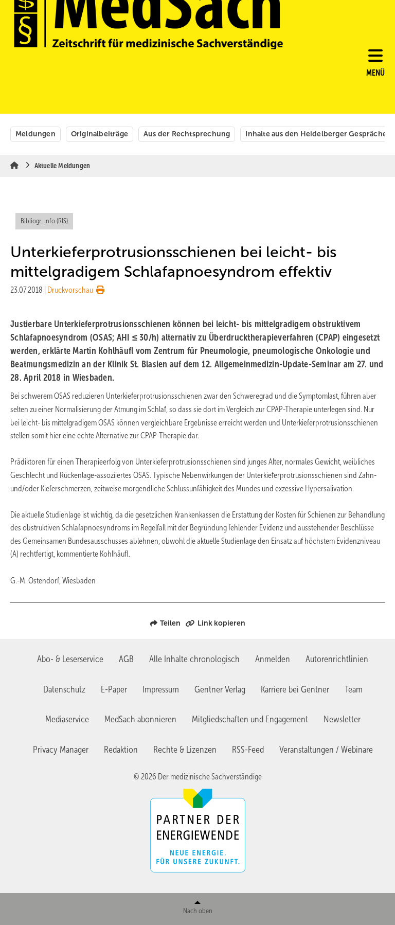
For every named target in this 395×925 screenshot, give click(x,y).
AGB (126, 659)
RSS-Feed (248, 749)
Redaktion (121, 749)
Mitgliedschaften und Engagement (250, 719)
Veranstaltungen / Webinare (326, 749)
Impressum (160, 689)
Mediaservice (67, 719)
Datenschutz (64, 689)
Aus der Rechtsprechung (186, 134)
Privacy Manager (60, 749)
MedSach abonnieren (140, 719)
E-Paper (114, 689)
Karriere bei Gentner (295, 689)
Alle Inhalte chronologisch (194, 659)
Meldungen (35, 134)
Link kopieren (221, 623)
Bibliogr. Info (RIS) (44, 221)
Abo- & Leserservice (70, 659)
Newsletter (342, 719)
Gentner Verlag (219, 689)
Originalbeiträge (99, 134)
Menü (375, 72)
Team (354, 689)
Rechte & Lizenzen (185, 749)
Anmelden (272, 659)
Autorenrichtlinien (337, 659)
